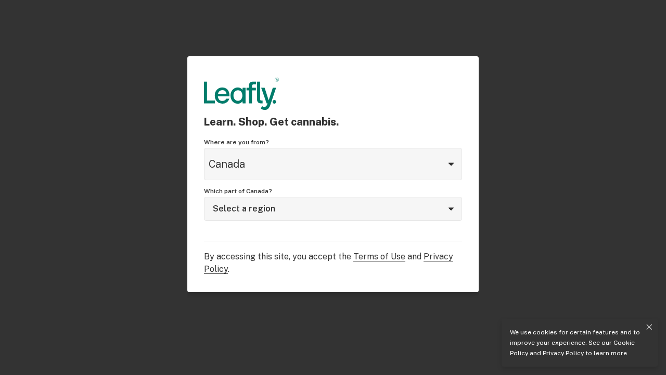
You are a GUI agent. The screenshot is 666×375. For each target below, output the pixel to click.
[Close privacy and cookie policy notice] (649, 327)
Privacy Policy (563, 353)
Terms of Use (379, 256)
